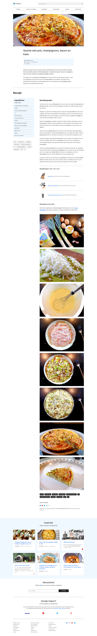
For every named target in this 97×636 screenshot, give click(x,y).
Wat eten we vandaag (31, 9)
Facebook (40, 505)
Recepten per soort (16, 624)
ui (68, 496)
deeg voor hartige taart (26, 144)
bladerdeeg (28, 141)
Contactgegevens (51, 628)
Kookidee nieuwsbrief (52, 624)
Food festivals (78, 9)
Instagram (69, 622)
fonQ (71, 613)
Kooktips (67, 9)
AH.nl (57, 613)
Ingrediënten (15, 625)
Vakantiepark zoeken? (52, 630)
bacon (15, 141)
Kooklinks (32, 628)
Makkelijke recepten (16, 622)
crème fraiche (16, 144)
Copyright (50, 625)
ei (14, 146)
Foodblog (32, 627)
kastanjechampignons (21, 146)
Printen (49, 505)
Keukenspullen (56, 9)
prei (21, 149)
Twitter (44, 505)
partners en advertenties (59, 608)
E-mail (46, 505)
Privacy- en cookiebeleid (52, 627)
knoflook (29, 146)
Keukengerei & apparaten (35, 622)
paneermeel (16, 149)
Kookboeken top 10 (16, 630)
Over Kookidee (50, 622)
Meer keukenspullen (34, 624)
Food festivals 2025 (34, 625)
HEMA (43, 613)
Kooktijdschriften (33, 630)
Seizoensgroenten (16, 627)
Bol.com (27, 613)
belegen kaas (21, 141)
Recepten (18, 9)
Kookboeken (44, 9)
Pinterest (42, 505)
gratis (41, 585)
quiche (31, 60)
